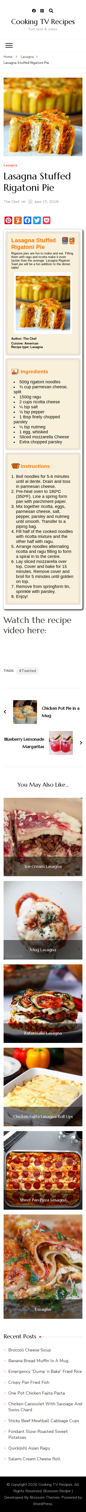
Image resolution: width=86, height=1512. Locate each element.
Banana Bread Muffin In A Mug (38, 1361)
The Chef (11, 201)
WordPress (42, 1504)
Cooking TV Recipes (43, 21)
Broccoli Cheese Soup (29, 1350)
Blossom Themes (45, 1497)
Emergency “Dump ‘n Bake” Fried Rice (45, 1371)
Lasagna (10, 165)
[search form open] (51, 11)
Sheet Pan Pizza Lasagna (43, 1200)
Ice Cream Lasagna (43, 866)
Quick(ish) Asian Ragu (29, 1448)
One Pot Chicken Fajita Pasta (36, 1393)
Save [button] (65, 242)
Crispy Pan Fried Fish (28, 1382)
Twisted (29, 670)
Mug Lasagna (43, 949)
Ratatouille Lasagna (43, 1033)
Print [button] (72, 242)
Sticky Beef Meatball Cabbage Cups (43, 1421)
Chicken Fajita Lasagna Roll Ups (43, 1116)
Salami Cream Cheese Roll (34, 1459)
